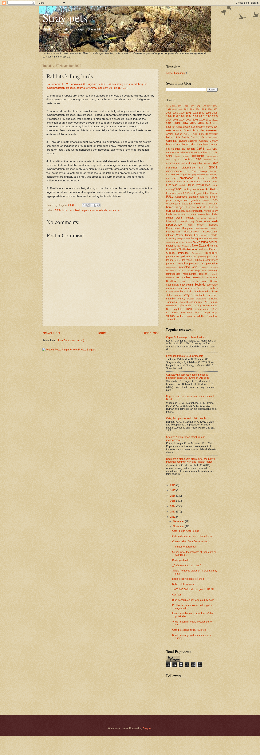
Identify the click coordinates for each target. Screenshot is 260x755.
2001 (201, 116)
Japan (199, 221)
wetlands (191, 316)
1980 (174, 110)
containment (212, 156)
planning (202, 257)
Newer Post (51, 333)
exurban (206, 181)
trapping (197, 305)
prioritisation (171, 267)
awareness (212, 130)
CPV (198, 159)
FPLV (186, 193)
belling (169, 137)
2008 (195, 119)
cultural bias (211, 160)
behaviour (211, 133)
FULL (169, 196)
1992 (195, 113)
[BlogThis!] (88, 205)
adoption (170, 127)
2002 (208, 116)
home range (174, 207)
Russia (214, 281)
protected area (188, 267)
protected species (209, 267)
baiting (178, 134)
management (173, 231)
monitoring (192, 238)
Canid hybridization (185, 144)
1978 (215, 106)
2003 (215, 116)
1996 (168, 116)
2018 (215, 123)
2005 (175, 119)
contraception (173, 159)
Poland (170, 260)
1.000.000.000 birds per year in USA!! (193, 589)
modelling (171, 238)
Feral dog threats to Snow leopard (184, 355)
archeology (212, 126)
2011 (215, 119)
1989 (175, 113)
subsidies (212, 295)
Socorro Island (172, 292)
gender (214, 197)
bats (201, 134)
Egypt (184, 175)
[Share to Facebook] (95, 205)
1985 (203, 109)
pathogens (211, 252)
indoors (190, 217)
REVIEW (171, 281)
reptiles (203, 273)
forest (179, 193)
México (179, 235)
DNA (201, 168)
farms (215, 181)
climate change (182, 156)
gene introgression (177, 200)
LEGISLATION (174, 224)
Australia (198, 130)
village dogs (210, 312)
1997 (175, 116)
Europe (213, 178)
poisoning (212, 256)
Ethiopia (201, 178)
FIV (207, 189)
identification (179, 214)
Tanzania (213, 299)
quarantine (171, 271)
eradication (186, 178)
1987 (215, 109)
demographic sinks (176, 163)
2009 (202, 119)
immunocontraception (198, 214)
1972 (186, 106)
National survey (183, 242)
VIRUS (170, 316)
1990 (182, 113)
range (197, 271)
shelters (213, 288)
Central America (183, 152)
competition (198, 155)
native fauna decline (205, 241)
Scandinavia (172, 285)
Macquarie (187, 228)
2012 (168, 123)
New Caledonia (184, 246)
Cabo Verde (212, 137)
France (214, 193)
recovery (213, 270)
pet (183, 256)
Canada (203, 141)
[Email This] (84, 205)
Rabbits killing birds (183, 584)
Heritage (213, 204)
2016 (201, 123)
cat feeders (188, 148)
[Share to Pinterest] (98, 205)
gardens (204, 197)
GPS (215, 200)
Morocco (203, 238)
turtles (214, 305)
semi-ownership (186, 288)
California (171, 140)
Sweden (190, 299)
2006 (182, 119)
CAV (209, 149)
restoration (212, 277)
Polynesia (187, 260)
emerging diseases (196, 175)
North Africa (172, 249)
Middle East (192, 235)
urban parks (202, 309)
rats (119, 210)
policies (178, 260)
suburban (171, 298)
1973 (192, 106)
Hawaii (197, 203)
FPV (191, 193)
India (215, 214)
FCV (168, 185)
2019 (173, 485)
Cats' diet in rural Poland (185, 530)
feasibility (183, 185)
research (214, 274)
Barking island (180, 560)
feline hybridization (199, 185)
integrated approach (207, 218)
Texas (182, 302)
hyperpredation (89, 210)
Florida (214, 189)
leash (215, 221)
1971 (180, 106)
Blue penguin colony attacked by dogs (193, 600)
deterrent (208, 163)
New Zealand (200, 245)
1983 (191, 109)
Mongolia (181, 239)
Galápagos (181, 196)
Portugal (198, 260)
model (214, 235)
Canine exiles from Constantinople (191, 541)
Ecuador (214, 171)
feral (77, 210)
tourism (214, 302)
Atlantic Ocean (182, 130)
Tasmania (171, 302)
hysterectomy (211, 211)
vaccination (172, 312)
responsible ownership (190, 277)
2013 (177, 123)
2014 (185, 123)
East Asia (190, 171)
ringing (183, 281)
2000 (58, 210)
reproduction (189, 273)
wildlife (200, 316)
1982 (185, 109)
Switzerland (201, 299)
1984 (197, 109)
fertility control (191, 189)
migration (205, 235)
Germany (207, 200)
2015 (193, 123)
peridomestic (172, 256)
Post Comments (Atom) (71, 340)
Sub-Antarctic (198, 295)
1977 (209, 106)
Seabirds (199, 284)
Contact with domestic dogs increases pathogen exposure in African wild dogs (187, 376)
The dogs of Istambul (184, 546)
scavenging (186, 284)
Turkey (206, 305)
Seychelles (202, 288)
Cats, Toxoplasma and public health (186, 418)
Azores (169, 134)
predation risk (197, 263)
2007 (188, 119)
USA (215, 308)
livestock (213, 225)
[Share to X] (91, 205)
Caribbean (202, 144)
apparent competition (194, 127)
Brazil (194, 137)
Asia (168, 130)
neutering (171, 245)
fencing (170, 189)
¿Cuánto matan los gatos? (186, 565)
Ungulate (177, 309)
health (205, 204)
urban (188, 308)
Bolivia (185, 137)
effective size (173, 174)
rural (204, 281)
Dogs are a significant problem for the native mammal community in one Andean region (190, 460)
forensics (170, 193)
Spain (214, 291)
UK (168, 309)
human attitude (196, 207)
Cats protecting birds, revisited (189, 629)
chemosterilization (201, 152)
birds (64, 210)
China (169, 156)
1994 (208, 112)
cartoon (214, 144)
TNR (205, 302)
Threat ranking (194, 302)
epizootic (171, 178)
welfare (181, 316)
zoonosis (171, 319)
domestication (174, 171)
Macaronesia (173, 228)
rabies (190, 270)
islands (103, 210)
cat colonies (173, 148)
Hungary (180, 211)
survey (181, 299)
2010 (208, 119)
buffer (202, 137)
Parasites (183, 252)
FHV (202, 189)
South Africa (186, 291)
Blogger (147, 728)
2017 (208, 123)
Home (101, 333)
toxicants (170, 306)
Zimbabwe (212, 316)
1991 (188, 113)
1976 (203, 106)
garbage (193, 196)
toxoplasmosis (183, 305)
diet (215, 162)
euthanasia (172, 181)
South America (202, 291)
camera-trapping (188, 140)
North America (188, 249)
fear (174, 185)
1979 (168, 109)
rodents (194, 281)
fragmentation (201, 193)
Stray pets (64, 17)
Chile (215, 152)
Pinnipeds (191, 256)
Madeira (214, 228)
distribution (172, 168)
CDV (215, 148)
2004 (168, 119)
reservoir (170, 278)
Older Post (150, 333)
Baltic (195, 134)
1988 (168, 113)
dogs (213, 167)
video (197, 312)
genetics (195, 200)
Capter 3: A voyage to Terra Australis (186, 337)
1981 (179, 110)
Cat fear (176, 594)
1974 (197, 106)
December (179, 521)
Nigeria (214, 246)
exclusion (184, 181)
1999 (188, 116)
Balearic (187, 134)
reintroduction (173, 274)
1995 (215, 113)
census (170, 152)
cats (71, 210)
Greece (170, 204)
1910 (168, 106)
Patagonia (196, 253)
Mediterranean (191, 231)
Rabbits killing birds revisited (188, 578)
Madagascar (201, 228)
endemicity (212, 174)
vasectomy (186, 312)
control (188, 159)
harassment (187, 204)
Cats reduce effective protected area (192, 536)
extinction (195, 181)
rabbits (112, 210)
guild (177, 204)
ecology (203, 171)
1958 (174, 106)
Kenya (207, 221)
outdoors (203, 249)
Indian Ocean (174, 217)
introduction (172, 221)
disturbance (188, 167)
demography (195, 163)
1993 (201, 113)
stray (186, 295)
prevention (212, 263)
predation (182, 263)
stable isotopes (174, 295)
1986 (209, 109)
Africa (179, 126)
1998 (181, 116)
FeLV (215, 185)
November (179, 526)
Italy (192, 221)
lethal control (195, 225)
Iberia (169, 214)
